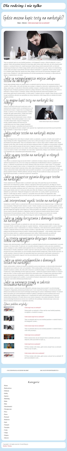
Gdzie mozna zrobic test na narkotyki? (34, 353)
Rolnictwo (7, 419)
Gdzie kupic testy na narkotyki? (33, 307)
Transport (6, 424)
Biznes (6, 385)
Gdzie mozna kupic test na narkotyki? (34, 325)
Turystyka (6, 427)
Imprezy (6, 396)
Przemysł (6, 417)
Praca (5, 411)
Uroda (5, 430)
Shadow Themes (7, 446)
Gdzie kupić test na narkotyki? (32, 344)
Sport (5, 422)
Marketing (6, 398)
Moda (5, 401)
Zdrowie (6, 438)
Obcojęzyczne (8, 409)
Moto (5, 404)
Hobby (6, 393)
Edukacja (6, 390)
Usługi (6, 432)
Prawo (6, 414)
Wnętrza (6, 435)
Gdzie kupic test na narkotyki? (32, 335)
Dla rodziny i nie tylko (22, 6)
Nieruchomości (8, 406)
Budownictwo (8, 388)
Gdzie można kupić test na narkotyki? (34, 316)
